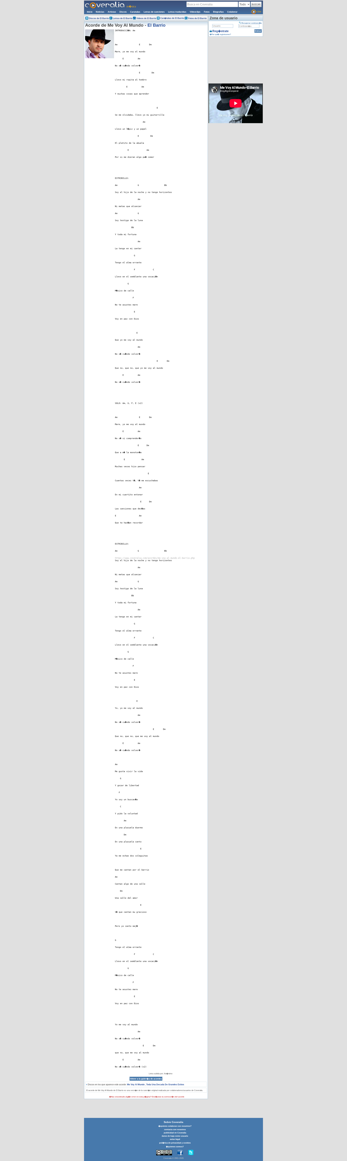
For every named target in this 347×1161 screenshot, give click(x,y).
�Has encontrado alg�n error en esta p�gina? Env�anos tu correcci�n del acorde (146, 1097)
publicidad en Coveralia (175, 1133)
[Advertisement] (99, 113)
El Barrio (156, 25)
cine (258, 11)
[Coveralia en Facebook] (180, 1153)
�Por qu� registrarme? (220, 34)
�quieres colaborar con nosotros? (175, 1126)
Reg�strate (220, 31)
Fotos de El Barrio (197, 18)
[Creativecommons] (164, 1152)
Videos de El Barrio (146, 18)
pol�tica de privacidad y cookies (175, 1143)
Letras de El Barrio (122, 18)
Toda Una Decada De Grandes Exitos (165, 1084)
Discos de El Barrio (99, 18)
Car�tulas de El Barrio (172, 18)
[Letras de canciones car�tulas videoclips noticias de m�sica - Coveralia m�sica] (105, 2)
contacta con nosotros (175, 1129)
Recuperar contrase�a (251, 23)
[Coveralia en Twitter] (191, 1153)
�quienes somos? (175, 1146)
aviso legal (175, 1139)
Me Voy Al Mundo (136, 1084)
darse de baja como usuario (175, 1136)
